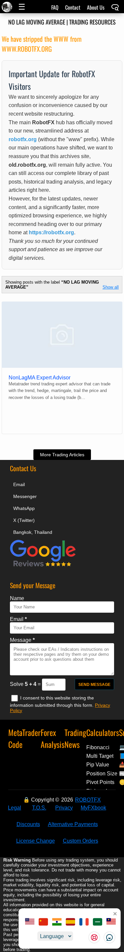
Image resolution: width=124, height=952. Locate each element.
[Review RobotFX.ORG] (43, 565)
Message (22, 640)
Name (17, 598)
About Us (95, 7)
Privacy (64, 808)
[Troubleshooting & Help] (94, 937)
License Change (35, 841)
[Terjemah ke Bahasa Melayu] (111, 922)
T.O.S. (39, 808)
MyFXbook (93, 808)
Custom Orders (80, 841)
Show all (111, 287)
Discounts (28, 824)
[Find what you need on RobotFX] (115, 8)
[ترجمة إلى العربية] (97, 922)
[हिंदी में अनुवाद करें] (57, 922)
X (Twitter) (24, 520)
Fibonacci (97, 747)
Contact (72, 7)
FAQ (55, 7)
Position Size (101, 773)
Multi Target (99, 756)
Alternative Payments (73, 824)
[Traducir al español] (70, 922)
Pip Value (97, 764)
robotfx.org (23, 139)
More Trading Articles (62, 454)
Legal (14, 808)
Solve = (26, 684)
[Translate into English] (30, 922)
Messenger (25, 496)
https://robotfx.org (51, 232)
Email (19, 484)
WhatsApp (24, 508)
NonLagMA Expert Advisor (39, 377)
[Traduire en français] (84, 922)
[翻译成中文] (43, 922)
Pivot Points (100, 782)
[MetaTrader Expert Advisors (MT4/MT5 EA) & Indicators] (8, 7)
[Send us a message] (109, 937)
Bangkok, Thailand (32, 532)
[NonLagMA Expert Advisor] (62, 335)
